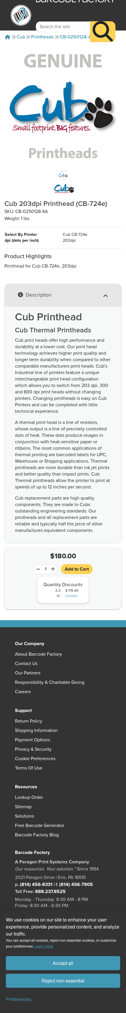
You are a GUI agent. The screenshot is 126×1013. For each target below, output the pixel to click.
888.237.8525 (50, 891)
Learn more (44, 945)
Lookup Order (29, 797)
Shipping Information (36, 730)
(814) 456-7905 (76, 884)
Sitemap (23, 806)
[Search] (102, 31)
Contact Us (26, 663)
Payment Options (32, 740)
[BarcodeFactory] (21, 15)
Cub (21, 37)
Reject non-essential (63, 980)
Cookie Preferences (35, 758)
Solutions (24, 816)
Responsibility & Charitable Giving (49, 682)
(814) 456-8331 (36, 884)
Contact (71, 596)
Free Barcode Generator (39, 825)
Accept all (63, 963)
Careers (23, 691)
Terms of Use (28, 768)
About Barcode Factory (38, 654)
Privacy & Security (33, 749)
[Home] (7, 37)
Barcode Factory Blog (37, 835)
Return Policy (28, 721)
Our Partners (27, 673)
